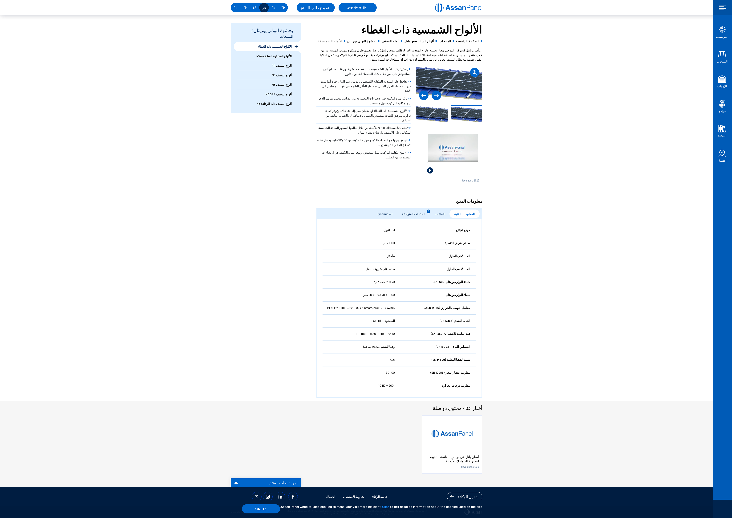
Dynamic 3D (384, 214)
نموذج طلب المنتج (315, 7)
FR (245, 7)
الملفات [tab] (440, 214)
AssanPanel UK (356, 7)
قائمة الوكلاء (379, 496)
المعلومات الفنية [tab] (464, 214)
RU (235, 7)
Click (385, 506)
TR (283, 7)
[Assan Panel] (458, 7)
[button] (436, 95)
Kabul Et (260, 509)
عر (264, 7)
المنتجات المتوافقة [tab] (415, 213)
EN (273, 7)
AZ (254, 7)
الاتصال (330, 496)
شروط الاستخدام (353, 496)
